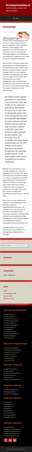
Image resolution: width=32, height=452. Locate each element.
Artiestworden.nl (9, 427)
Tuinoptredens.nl (9, 358)
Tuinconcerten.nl (9, 361)
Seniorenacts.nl (9, 377)
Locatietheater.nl (9, 338)
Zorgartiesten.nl (9, 371)
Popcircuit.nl (8, 402)
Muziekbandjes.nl (9, 417)
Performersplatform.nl (11, 436)
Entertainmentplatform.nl (12, 431)
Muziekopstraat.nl (10, 336)
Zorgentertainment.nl (11, 369)
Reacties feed (8, 296)
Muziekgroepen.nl (10, 415)
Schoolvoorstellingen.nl (11, 394)
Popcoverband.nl (9, 413)
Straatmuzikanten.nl (10, 319)
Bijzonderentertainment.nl (12, 429)
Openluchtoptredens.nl (11, 334)
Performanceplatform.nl (12, 434)
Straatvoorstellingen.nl (11, 325)
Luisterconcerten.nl (10, 356)
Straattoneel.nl (8, 329)
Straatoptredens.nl (10, 323)
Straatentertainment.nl (11, 321)
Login (5, 291)
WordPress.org (9, 299)
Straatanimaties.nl (18, 5)
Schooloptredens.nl (10, 392)
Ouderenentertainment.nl (12, 380)
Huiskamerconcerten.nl (11, 352)
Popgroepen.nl (9, 406)
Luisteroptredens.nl (10, 354)
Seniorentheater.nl (10, 375)
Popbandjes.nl (8, 411)
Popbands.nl (8, 409)
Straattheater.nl (9, 314)
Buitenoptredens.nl (10, 331)
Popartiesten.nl (9, 404)
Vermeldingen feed (10, 293)
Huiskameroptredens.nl (12, 348)
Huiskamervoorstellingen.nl (13, 350)
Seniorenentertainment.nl (12, 373)
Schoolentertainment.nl (11, 390)
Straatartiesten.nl (9, 317)
